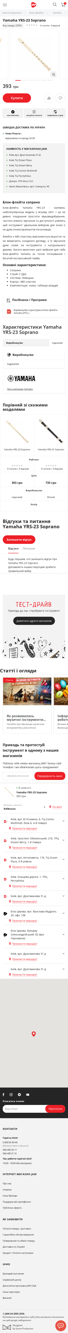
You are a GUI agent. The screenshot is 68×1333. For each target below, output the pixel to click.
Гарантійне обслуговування (18, 1234)
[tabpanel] (34, 54)
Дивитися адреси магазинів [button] (34, 621)
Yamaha (57, 12)
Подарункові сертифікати (17, 1201)
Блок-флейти (36, 12)
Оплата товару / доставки (17, 1228)
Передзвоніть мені (49, 776)
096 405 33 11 (10, 1149)
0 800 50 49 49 (10, 1142)
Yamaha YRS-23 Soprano (17, 449)
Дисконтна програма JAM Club (19, 1285)
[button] (55, 4)
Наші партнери (11, 1291)
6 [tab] (50, 80)
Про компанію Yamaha (20, 389)
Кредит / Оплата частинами (18, 1253)
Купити (17, 98)
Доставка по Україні (14, 1246)
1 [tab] (17, 80)
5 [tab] (43, 80)
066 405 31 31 (10, 1153)
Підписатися (55, 1108)
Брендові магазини (13, 1273)
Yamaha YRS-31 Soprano (51, 449)
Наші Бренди (10, 1195)
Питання (29, 548)
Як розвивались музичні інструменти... (26, 718)
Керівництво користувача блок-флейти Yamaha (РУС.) (35, 311)
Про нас (7, 1183)
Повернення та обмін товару (19, 1240)
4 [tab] (37, 80)
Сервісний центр (12, 1279)
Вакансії (7, 1297)
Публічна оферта (12, 1207)
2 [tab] (24, 80)
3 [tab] (30, 80)
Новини (7, 1189)
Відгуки (13, 548)
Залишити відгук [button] (19, 539)
